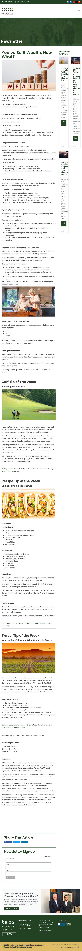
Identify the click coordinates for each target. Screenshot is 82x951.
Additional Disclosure (34, 945)
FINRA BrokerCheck (24, 947)
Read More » (64, 123)
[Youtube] (79, 2)
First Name (8, 864)
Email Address (10, 858)
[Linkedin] (71, 2)
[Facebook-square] (68, 2)
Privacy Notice (9, 947)
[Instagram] (74, 2)
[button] (79, 10)
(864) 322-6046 (7, 930)
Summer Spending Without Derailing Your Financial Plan (65, 74)
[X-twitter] (76, 2)
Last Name (8, 870)
